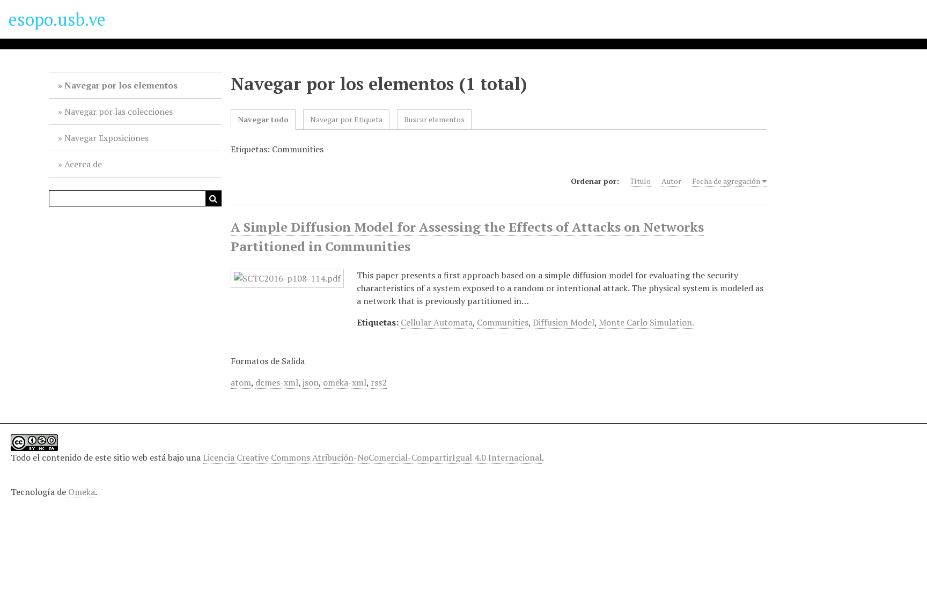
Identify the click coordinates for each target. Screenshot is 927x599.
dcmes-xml (276, 382)
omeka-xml (344, 382)
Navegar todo (263, 119)
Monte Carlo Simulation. (646, 322)
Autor (671, 181)
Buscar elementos (434, 119)
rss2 (379, 382)
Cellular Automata (437, 322)
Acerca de (83, 164)
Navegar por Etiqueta (346, 119)
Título (640, 181)
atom (241, 382)
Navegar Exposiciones (106, 138)
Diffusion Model (563, 322)
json (311, 382)
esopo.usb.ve (57, 19)
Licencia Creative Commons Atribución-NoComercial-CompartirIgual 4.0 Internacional (372, 457)
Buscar (213, 198)
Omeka (81, 492)
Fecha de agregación (726, 181)
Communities (502, 322)
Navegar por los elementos (121, 85)
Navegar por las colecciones (118, 111)
